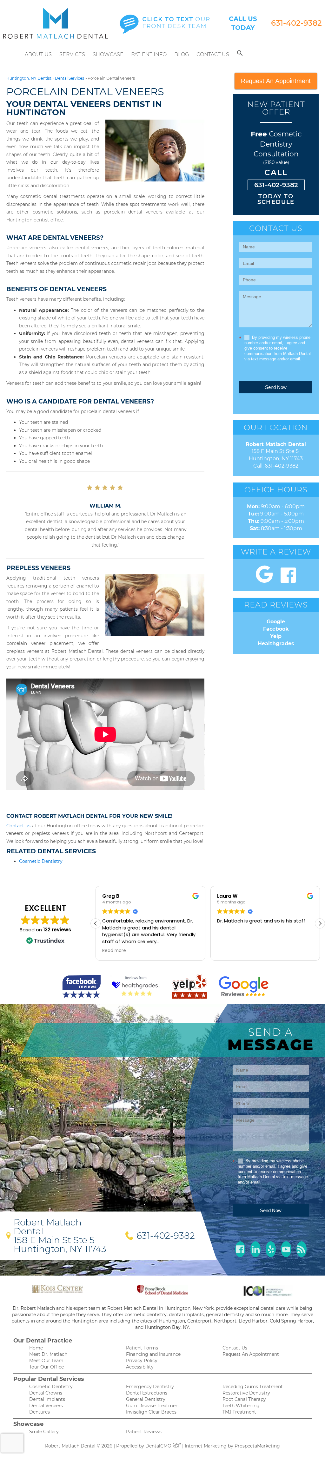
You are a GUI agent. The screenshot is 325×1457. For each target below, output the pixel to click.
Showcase (108, 54)
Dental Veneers (46, 1405)
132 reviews (57, 929)
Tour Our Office (46, 1367)
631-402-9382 (296, 23)
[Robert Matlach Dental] (55, 23)
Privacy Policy (141, 1360)
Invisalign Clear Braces (151, 1412)
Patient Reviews (144, 1431)
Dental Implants (47, 1399)
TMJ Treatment (239, 1412)
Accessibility (140, 1367)
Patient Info (149, 54)
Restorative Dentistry (246, 1393)
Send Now (276, 387)
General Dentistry (145, 1399)
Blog (181, 54)
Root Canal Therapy (244, 1399)
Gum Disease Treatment (153, 1405)
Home (36, 1348)
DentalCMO (159, 1446)
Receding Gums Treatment (252, 1386)
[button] (240, 54)
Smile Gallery (44, 1431)
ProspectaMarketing (257, 1446)
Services (72, 54)
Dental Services (69, 78)
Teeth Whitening (241, 1405)
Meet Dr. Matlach (48, 1354)
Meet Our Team (46, 1360)
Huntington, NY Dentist (28, 78)
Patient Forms (142, 1348)
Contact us (18, 826)
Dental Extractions (146, 1393)
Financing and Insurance (153, 1354)
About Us (38, 54)
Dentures (39, 1412)
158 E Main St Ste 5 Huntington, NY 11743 (60, 1244)
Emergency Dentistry (150, 1386)
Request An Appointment (276, 80)
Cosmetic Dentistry (41, 861)
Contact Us (212, 54)
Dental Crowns (45, 1393)
